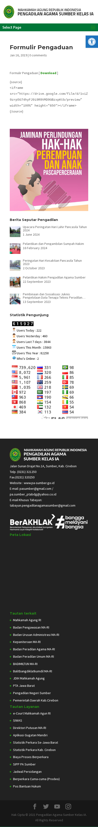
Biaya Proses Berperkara (31, 757)
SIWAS (17, 720)
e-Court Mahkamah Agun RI (32, 713)
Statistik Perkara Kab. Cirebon (34, 750)
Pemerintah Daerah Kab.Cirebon (35, 700)
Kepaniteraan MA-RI (27, 642)
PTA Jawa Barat (24, 685)
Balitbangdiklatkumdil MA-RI (32, 671)
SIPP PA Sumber (24, 764)
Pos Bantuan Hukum (27, 786)
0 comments (38, 55)
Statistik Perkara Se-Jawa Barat (35, 742)
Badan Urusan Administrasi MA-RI (36, 635)
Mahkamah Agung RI (27, 620)
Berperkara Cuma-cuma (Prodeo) (36, 779)
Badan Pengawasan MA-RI (31, 627)
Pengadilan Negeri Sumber (32, 693)
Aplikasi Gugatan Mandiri (30, 735)
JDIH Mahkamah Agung (29, 678)
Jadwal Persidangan (27, 771)
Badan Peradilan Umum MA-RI (33, 656)
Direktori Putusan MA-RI (29, 728)
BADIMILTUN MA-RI (25, 664)
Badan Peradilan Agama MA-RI (34, 649)
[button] (92, 42)
